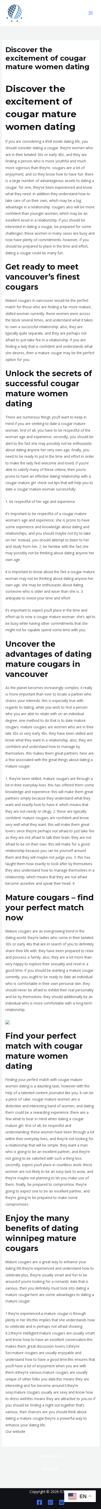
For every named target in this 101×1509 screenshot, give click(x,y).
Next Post (50, 1468)
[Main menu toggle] (90, 13)
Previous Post (50, 1455)
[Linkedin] (61, 1502)
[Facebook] (39, 1502)
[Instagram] (50, 1502)
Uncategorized (19, 76)
